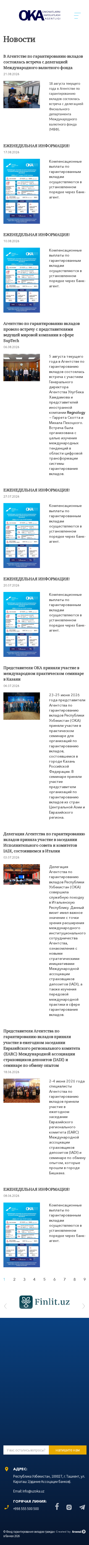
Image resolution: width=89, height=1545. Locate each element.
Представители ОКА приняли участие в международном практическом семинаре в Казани (43, 673)
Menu (77, 15)
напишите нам (68, 1449)
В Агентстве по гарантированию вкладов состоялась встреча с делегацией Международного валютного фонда (43, 62)
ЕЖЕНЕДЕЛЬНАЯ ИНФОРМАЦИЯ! (36, 146)
